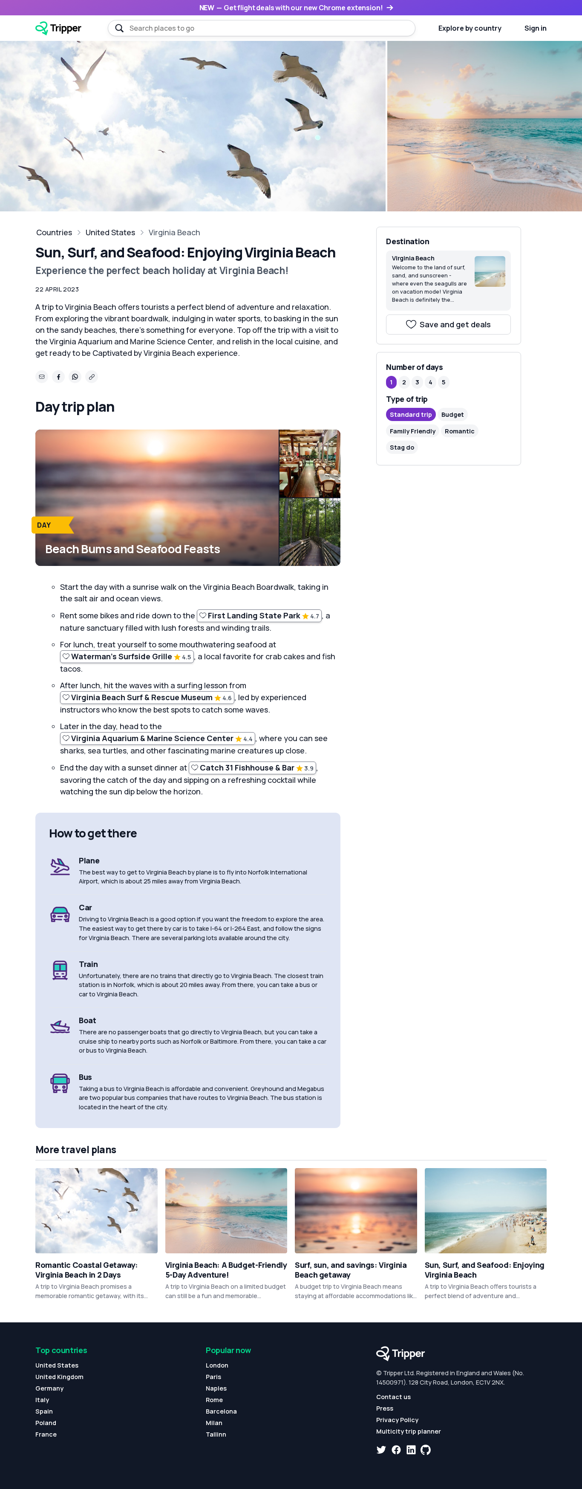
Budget (452, 414)
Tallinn (216, 1434)
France (46, 1434)
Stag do (402, 447)
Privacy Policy (397, 1420)
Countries (54, 232)
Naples (216, 1388)
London (217, 1365)
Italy (42, 1400)
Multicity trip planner (408, 1431)
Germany (49, 1388)
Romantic (460, 431)
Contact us (393, 1397)
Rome (214, 1400)
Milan (214, 1423)
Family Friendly (412, 431)
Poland (45, 1423)
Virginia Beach (174, 232)
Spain (44, 1411)
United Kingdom (59, 1377)
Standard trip (411, 414)
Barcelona (221, 1411)
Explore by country (469, 28)
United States (110, 232)
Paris (213, 1377)
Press (384, 1408)
